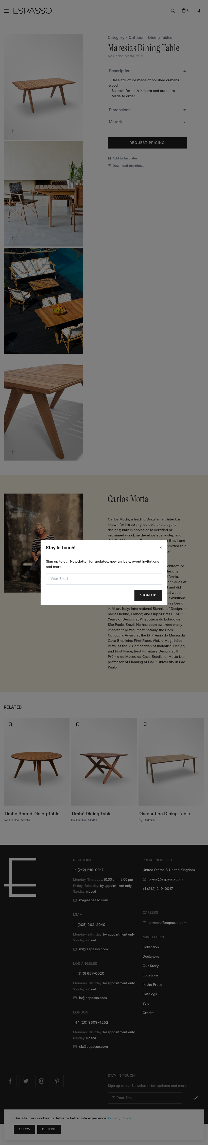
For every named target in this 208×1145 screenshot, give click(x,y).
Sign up (148, 595)
